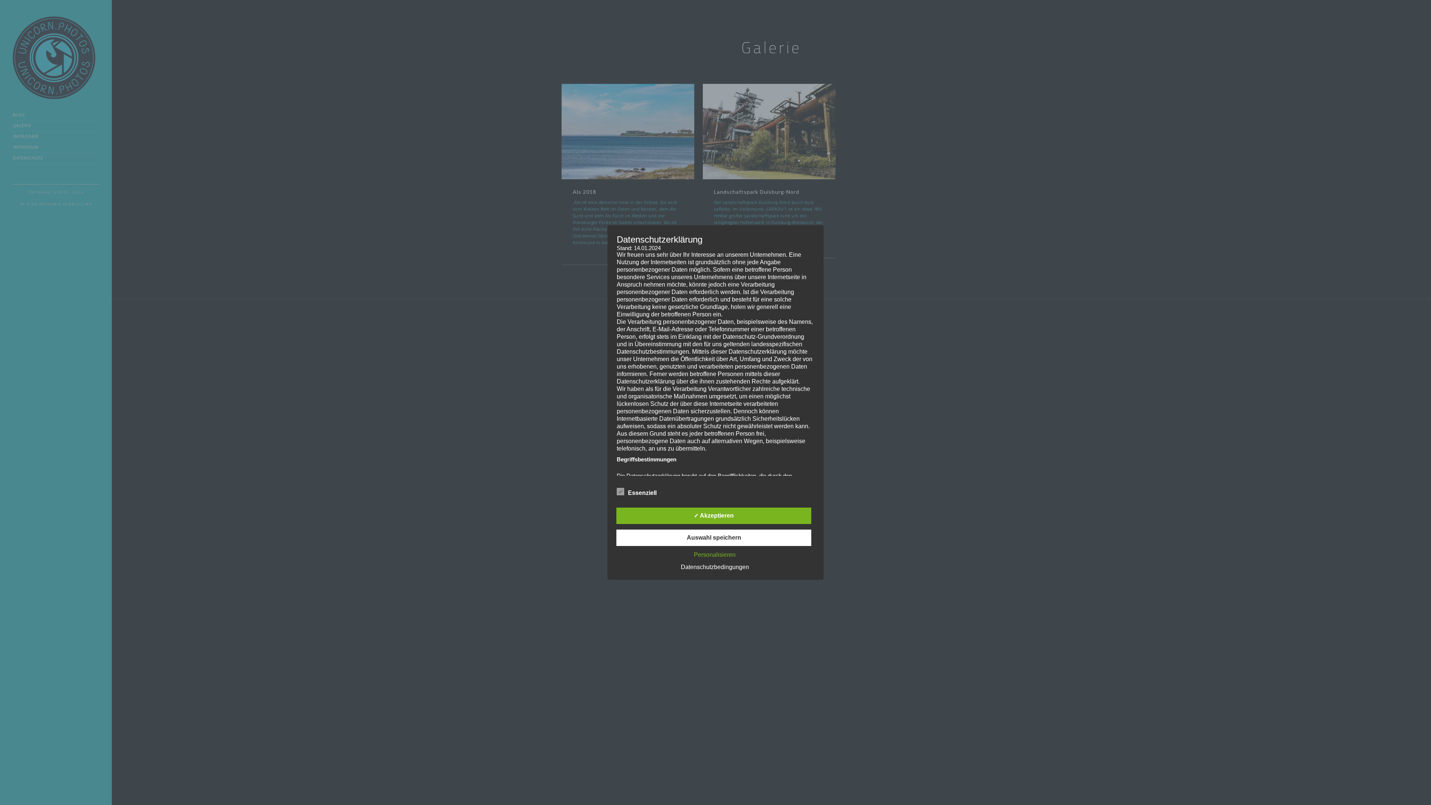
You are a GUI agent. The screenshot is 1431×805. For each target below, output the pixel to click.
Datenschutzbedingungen (715, 567)
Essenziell (642, 493)
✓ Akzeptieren (714, 515)
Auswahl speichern (714, 537)
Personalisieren (715, 555)
